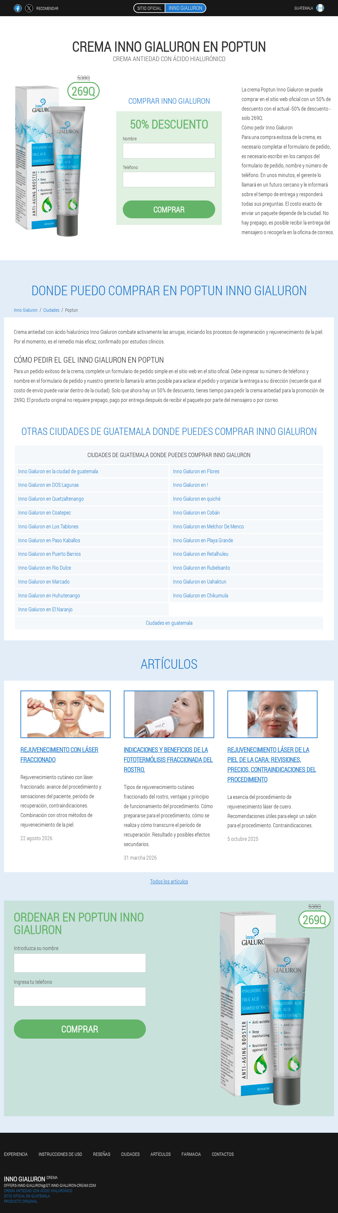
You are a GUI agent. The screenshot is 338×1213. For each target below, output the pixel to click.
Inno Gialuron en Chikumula (200, 595)
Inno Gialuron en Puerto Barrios (49, 553)
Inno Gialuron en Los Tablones (48, 526)
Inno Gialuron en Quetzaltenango (51, 498)
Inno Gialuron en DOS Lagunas (48, 484)
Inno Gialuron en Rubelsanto (201, 567)
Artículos (161, 1154)
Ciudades (130, 1154)
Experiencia (16, 1154)
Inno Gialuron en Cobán (196, 512)
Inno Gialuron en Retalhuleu (200, 553)
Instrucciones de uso (60, 1154)
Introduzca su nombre (36, 948)
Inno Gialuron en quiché (196, 498)
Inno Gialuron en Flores (196, 471)
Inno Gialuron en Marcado (44, 581)
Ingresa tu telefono (33, 981)
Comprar (169, 209)
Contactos (223, 1154)
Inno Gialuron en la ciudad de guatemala (58, 471)
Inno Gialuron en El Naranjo (45, 609)
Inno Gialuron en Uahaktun (199, 581)
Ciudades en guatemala (169, 622)
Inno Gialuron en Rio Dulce (44, 567)
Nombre (130, 138)
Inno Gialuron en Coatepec (44, 512)
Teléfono (130, 167)
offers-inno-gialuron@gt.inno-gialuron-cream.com (50, 1185)
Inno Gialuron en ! (190, 484)
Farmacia (191, 1154)
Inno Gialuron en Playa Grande (203, 540)
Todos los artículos (169, 881)
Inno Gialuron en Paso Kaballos (49, 540)
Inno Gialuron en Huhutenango (49, 595)
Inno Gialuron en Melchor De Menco (208, 526)
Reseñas (101, 1154)
